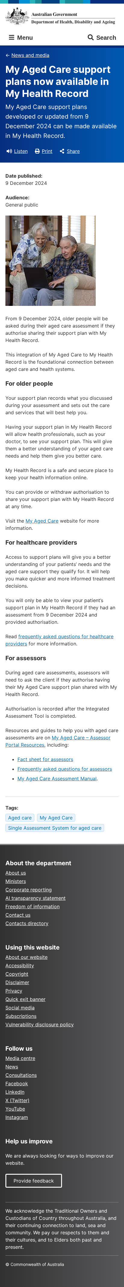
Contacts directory (26, 923)
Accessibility (19, 965)
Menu (24, 37)
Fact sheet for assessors (45, 759)
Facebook (16, 1083)
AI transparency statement (35, 898)
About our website (26, 957)
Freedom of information (32, 906)
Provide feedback (34, 1181)
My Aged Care (42, 521)
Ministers (15, 881)
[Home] (62, 16)
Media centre (20, 1058)
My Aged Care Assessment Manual (57, 779)
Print (47, 151)
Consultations (21, 1075)
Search (106, 37)
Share (73, 151)
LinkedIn (14, 1092)
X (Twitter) (17, 1100)
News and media (30, 55)
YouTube (15, 1109)
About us (15, 873)
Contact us (17, 915)
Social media (20, 1008)
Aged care (20, 818)
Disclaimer (17, 982)
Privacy (13, 991)
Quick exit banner (25, 999)
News (11, 1067)
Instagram (16, 1117)
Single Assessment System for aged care (54, 828)
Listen (21, 151)
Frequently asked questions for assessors (64, 769)
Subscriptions (20, 1016)
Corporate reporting (28, 890)
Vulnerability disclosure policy (39, 1024)
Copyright (16, 974)
